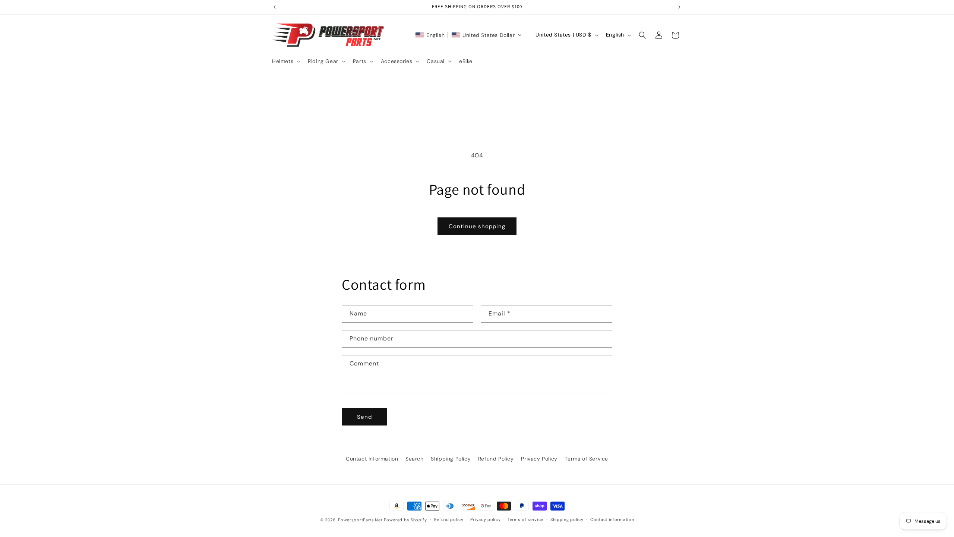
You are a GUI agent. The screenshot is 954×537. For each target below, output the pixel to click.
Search (414, 458)
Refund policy (449, 519)
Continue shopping (477, 226)
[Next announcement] (679, 7)
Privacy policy (485, 519)
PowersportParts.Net (360, 519)
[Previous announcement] (274, 7)
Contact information (612, 519)
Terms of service (525, 519)
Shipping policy (567, 519)
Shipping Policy (451, 458)
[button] (285, 61)
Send (364, 417)
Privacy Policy (539, 458)
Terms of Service (586, 458)
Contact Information (372, 458)
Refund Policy (496, 458)
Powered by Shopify (405, 519)
